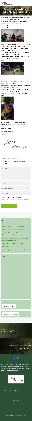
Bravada (16, 415)
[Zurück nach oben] (26, 415)
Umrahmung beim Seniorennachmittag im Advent (15, 250)
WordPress (23, 415)
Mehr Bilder (4, 134)
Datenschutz (16, 400)
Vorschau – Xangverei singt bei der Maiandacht (14, 226)
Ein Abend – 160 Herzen (8, 223)
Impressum (16, 404)
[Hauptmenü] (29, 3)
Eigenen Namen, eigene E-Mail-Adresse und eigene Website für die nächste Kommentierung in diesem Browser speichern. (15, 199)
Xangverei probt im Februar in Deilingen (12, 229)
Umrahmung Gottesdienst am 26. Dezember (13, 243)
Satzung (16, 407)
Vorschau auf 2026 (7, 246)
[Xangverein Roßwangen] (7, 3)
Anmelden (16, 411)
